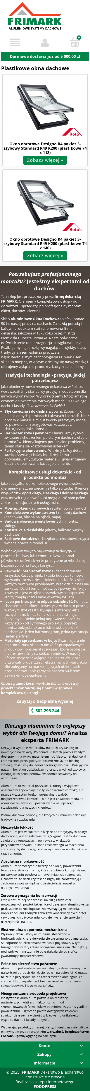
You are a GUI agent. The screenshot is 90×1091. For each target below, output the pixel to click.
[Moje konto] (45, 42)
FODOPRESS (45, 1086)
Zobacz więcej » (45, 160)
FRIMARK (30, 1072)
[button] (15, 42)
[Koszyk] (75, 42)
